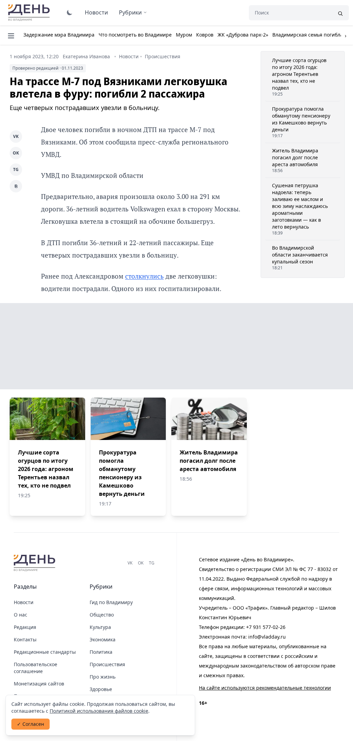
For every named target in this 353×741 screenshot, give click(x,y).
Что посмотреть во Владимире (135, 34)
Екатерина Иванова (86, 56)
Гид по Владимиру (111, 602)
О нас (20, 614)
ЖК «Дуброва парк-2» (243, 34)
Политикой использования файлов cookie (99, 711)
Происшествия (162, 56)
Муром (184, 34)
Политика (101, 652)
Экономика (102, 639)
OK (16, 153)
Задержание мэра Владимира (58, 34)
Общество (102, 614)
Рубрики (130, 12)
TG (16, 169)
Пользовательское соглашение (35, 667)
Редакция (25, 627)
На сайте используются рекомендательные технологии (265, 687)
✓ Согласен (30, 724)
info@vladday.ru (267, 636)
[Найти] (340, 12)
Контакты (25, 639)
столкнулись (144, 276)
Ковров (204, 34)
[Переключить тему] (69, 12)
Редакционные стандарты (45, 652)
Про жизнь (102, 676)
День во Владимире (30, 12)
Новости (96, 12)
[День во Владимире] (35, 563)
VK (16, 136)
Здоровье (101, 689)
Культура (100, 627)
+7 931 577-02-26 (265, 627)
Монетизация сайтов (39, 683)
